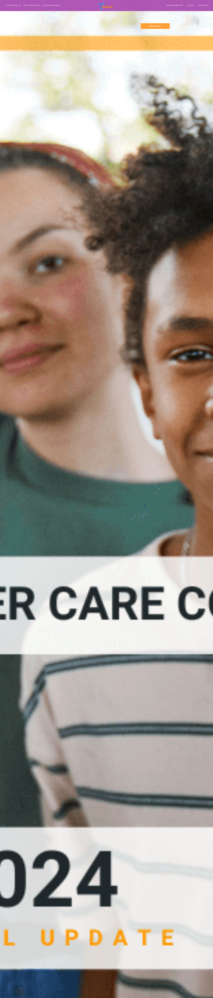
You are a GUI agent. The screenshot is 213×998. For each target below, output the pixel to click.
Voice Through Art (31, 5)
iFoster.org (203, 5)
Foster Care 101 (13, 5)
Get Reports (155, 26)
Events (190, 5)
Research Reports (175, 5)
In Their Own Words (51, 5)
